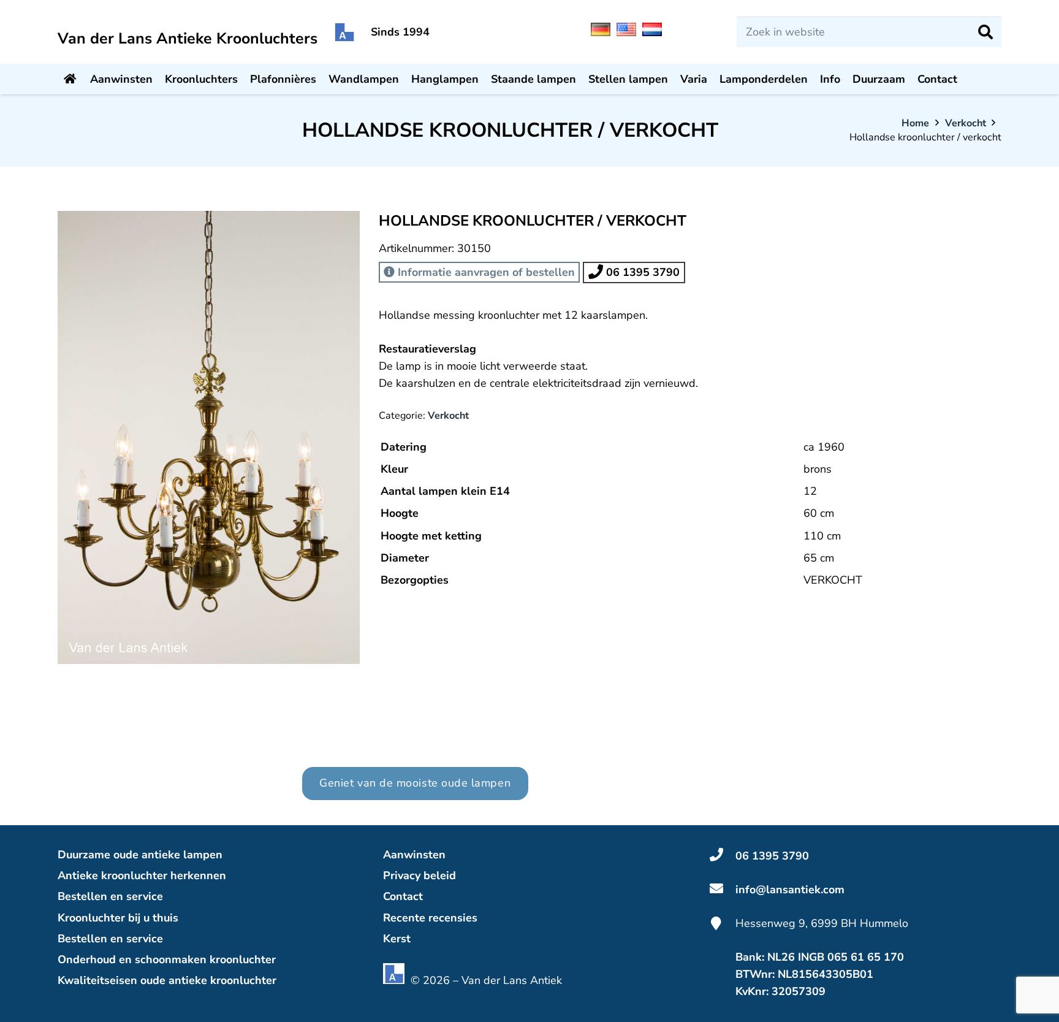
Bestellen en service (110, 896)
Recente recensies (430, 917)
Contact (403, 896)
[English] (629, 32)
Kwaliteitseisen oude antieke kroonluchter (167, 980)
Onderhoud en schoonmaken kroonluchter (167, 959)
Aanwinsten (414, 854)
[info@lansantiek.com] (722, 889)
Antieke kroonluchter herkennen (142, 875)
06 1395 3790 (641, 272)
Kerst (397, 938)
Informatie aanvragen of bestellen (485, 272)
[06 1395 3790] (722, 855)
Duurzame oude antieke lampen (140, 854)
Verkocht (965, 123)
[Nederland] (655, 32)
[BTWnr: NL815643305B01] (722, 974)
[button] (338, 233)
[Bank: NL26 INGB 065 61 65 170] (722, 957)
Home (915, 123)
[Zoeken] (985, 32)
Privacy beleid (419, 875)
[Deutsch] (604, 32)
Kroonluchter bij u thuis (118, 917)
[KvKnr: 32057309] (722, 991)
